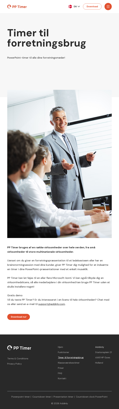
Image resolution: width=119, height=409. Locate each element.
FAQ (60, 373)
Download (92, 6)
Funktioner (63, 352)
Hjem (60, 347)
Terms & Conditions (17, 358)
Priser (61, 367)
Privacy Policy (14, 363)
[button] (75, 6)
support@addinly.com (51, 304)
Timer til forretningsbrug (71, 357)
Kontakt (62, 378)
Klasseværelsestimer (69, 362)
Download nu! (18, 316)
